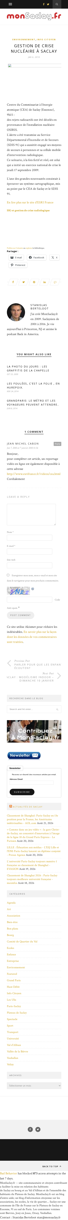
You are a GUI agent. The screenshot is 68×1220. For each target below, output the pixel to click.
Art (9, 909)
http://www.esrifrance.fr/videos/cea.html (33, 474)
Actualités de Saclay (28, 806)
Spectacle (12, 1019)
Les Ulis (11, 1000)
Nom (10, 532)
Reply (57, 443)
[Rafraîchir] (33, 589)
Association (13, 916)
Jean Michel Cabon (23, 443)
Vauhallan (12, 1058)
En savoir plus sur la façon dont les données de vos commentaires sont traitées (32, 637)
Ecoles (10, 948)
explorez (29, 248)
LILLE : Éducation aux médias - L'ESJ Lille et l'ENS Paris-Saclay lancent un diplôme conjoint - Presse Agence (34, 851)
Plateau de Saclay (17, 1013)
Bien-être (12, 922)
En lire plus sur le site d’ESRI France (30, 202)
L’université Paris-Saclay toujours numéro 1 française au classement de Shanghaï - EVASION (32, 865)
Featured (12, 974)
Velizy (10, 1064)
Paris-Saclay (14, 1006)
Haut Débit (13, 987)
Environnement (23, 39)
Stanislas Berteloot (39, 306)
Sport (10, 1026)
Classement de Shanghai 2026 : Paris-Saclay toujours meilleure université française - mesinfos (32, 879)
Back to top (50, 1166)
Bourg (10, 935)
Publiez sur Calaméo (15, 248)
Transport (12, 1032)
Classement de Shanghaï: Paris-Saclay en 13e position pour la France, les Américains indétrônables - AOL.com (32, 819)
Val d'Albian (14, 1045)
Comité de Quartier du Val (22, 941)
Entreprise (13, 961)
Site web (11, 559)
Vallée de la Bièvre (17, 1051)
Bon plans (12, 929)
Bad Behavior (8, 1173)
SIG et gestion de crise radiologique (28, 210)
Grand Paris (14, 980)
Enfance (11, 954)
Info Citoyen (46, 39)
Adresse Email (16, 779)
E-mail (11, 546)
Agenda (11, 903)
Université (13, 1039)
